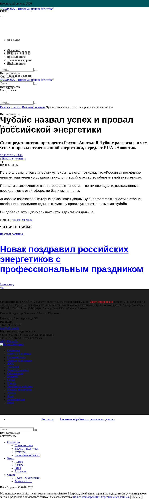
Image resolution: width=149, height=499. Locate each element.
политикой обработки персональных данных (101, 496)
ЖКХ (10, 63)
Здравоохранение (18, 370)
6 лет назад (7, 284)
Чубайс (14, 219)
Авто (10, 396)
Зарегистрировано (101, 301)
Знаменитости (16, 399)
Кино (10, 402)
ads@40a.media (9, 341)
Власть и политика (18, 53)
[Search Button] (35, 103)
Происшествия (16, 64)
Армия (11, 393)
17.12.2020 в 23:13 (11, 155)
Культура (12, 376)
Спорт (11, 379)
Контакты (47, 419)
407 (2, 287)
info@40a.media (9, 328)
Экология (13, 366)
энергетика (25, 219)
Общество (13, 40)
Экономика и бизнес (20, 386)
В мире (11, 383)
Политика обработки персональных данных (87, 419)
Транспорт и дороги (19, 75)
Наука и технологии (19, 389)
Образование (15, 373)
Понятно (136, 497)
